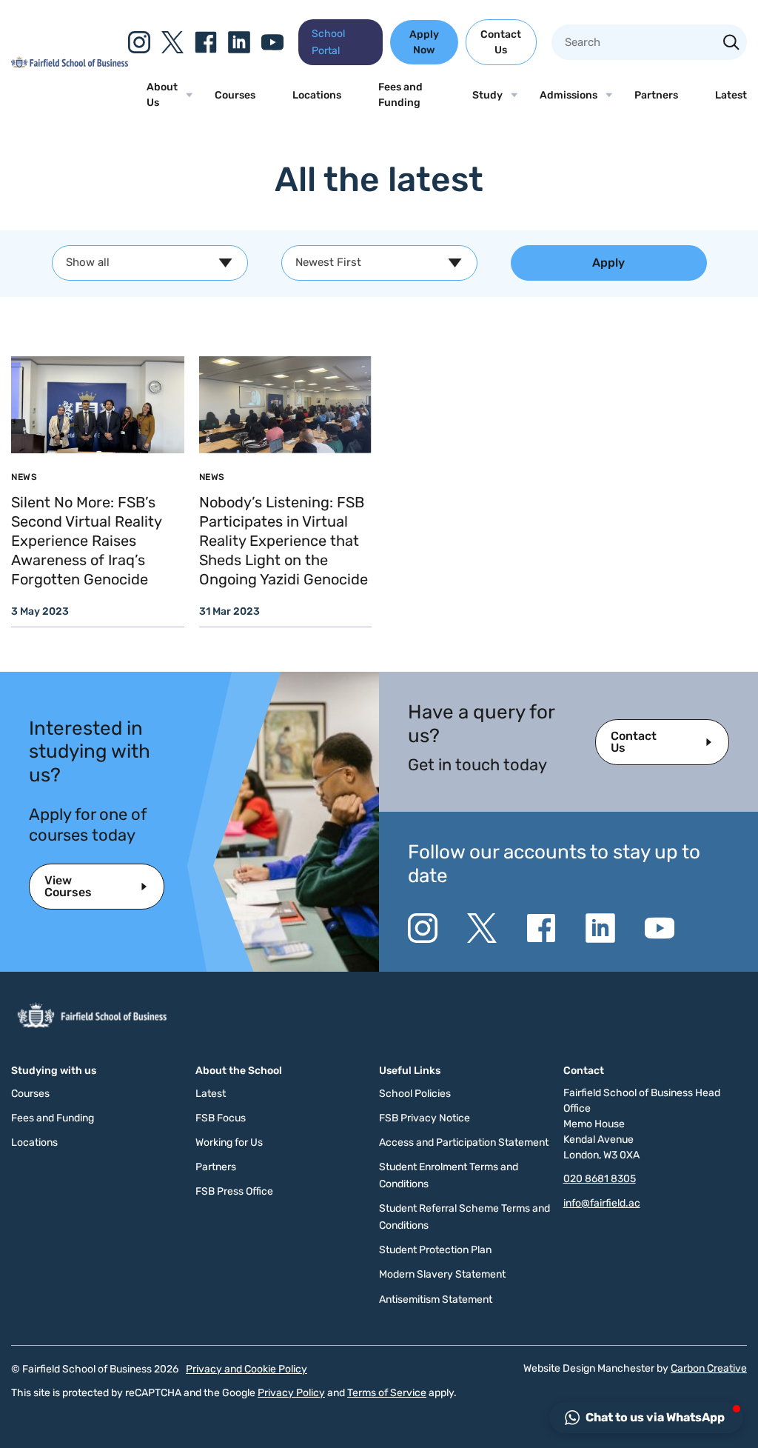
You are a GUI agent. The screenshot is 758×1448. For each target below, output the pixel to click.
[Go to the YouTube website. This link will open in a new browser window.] (272, 42)
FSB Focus (220, 1118)
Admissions (568, 95)
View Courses (68, 886)
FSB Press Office (234, 1191)
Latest (731, 95)
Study (487, 95)
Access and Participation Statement (464, 1142)
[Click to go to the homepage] (69, 64)
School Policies (415, 1093)
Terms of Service (386, 1393)
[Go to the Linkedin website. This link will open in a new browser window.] (239, 42)
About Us (162, 95)
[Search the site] (731, 43)
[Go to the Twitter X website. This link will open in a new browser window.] (172, 42)
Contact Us (500, 42)
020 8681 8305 (599, 1178)
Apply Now (424, 42)
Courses (235, 95)
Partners (656, 95)
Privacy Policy (291, 1393)
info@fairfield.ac (601, 1203)
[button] (646, 1417)
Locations (316, 95)
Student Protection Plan (435, 1250)
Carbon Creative (709, 1368)
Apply (608, 263)
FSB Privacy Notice (424, 1118)
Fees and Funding (400, 95)
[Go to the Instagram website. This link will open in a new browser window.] (139, 42)
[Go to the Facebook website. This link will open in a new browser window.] (206, 42)
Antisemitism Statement (435, 1299)
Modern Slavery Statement (442, 1274)
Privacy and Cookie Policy (246, 1369)
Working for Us (229, 1142)
